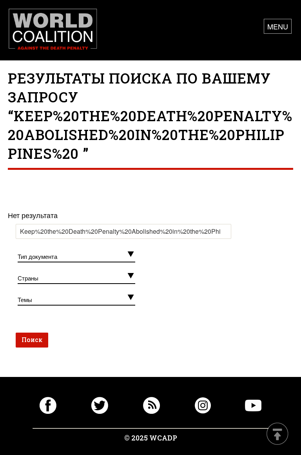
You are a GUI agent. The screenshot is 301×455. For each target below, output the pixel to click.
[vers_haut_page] (277, 434)
